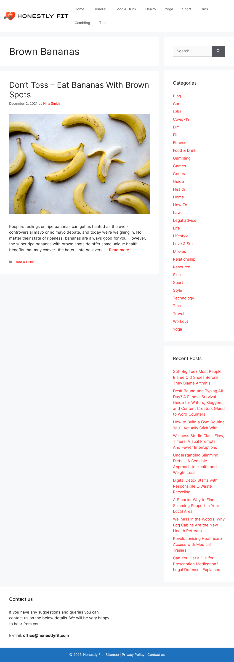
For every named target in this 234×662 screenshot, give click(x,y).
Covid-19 (181, 119)
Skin (177, 274)
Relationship (184, 259)
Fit (175, 135)
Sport (186, 9)
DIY (176, 127)
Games (179, 166)
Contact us (156, 654)
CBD (177, 111)
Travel (178, 313)
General (99, 9)
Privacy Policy (133, 654)
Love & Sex (183, 243)
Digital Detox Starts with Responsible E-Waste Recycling (195, 486)
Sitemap (112, 654)
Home (79, 9)
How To (180, 205)
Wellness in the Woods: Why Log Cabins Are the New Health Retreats (199, 525)
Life (176, 228)
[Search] (218, 51)
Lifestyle (181, 236)
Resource (181, 267)
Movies (179, 251)
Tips (102, 23)
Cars (204, 9)
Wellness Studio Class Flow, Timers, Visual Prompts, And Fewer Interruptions (198, 441)
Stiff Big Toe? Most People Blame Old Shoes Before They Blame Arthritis (197, 377)
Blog (177, 96)
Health (150, 9)
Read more (119, 250)
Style (177, 290)
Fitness (179, 142)
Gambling (82, 23)
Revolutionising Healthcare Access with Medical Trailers (197, 544)
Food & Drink (125, 9)
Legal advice (184, 220)
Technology (183, 298)
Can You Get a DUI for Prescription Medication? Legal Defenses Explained (197, 564)
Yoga (169, 9)
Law (177, 212)
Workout (180, 321)
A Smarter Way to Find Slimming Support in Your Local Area (196, 505)
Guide (178, 181)
